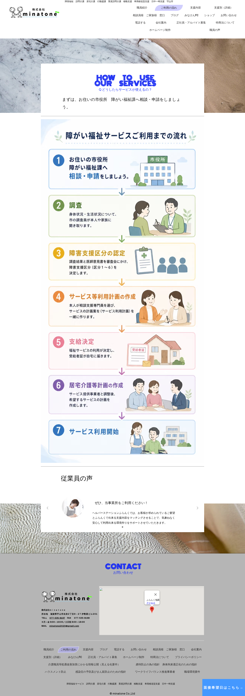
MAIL (45, 626)
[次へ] (197, 508)
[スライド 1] (122, 527)
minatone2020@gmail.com (64, 626)
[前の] (47, 508)
